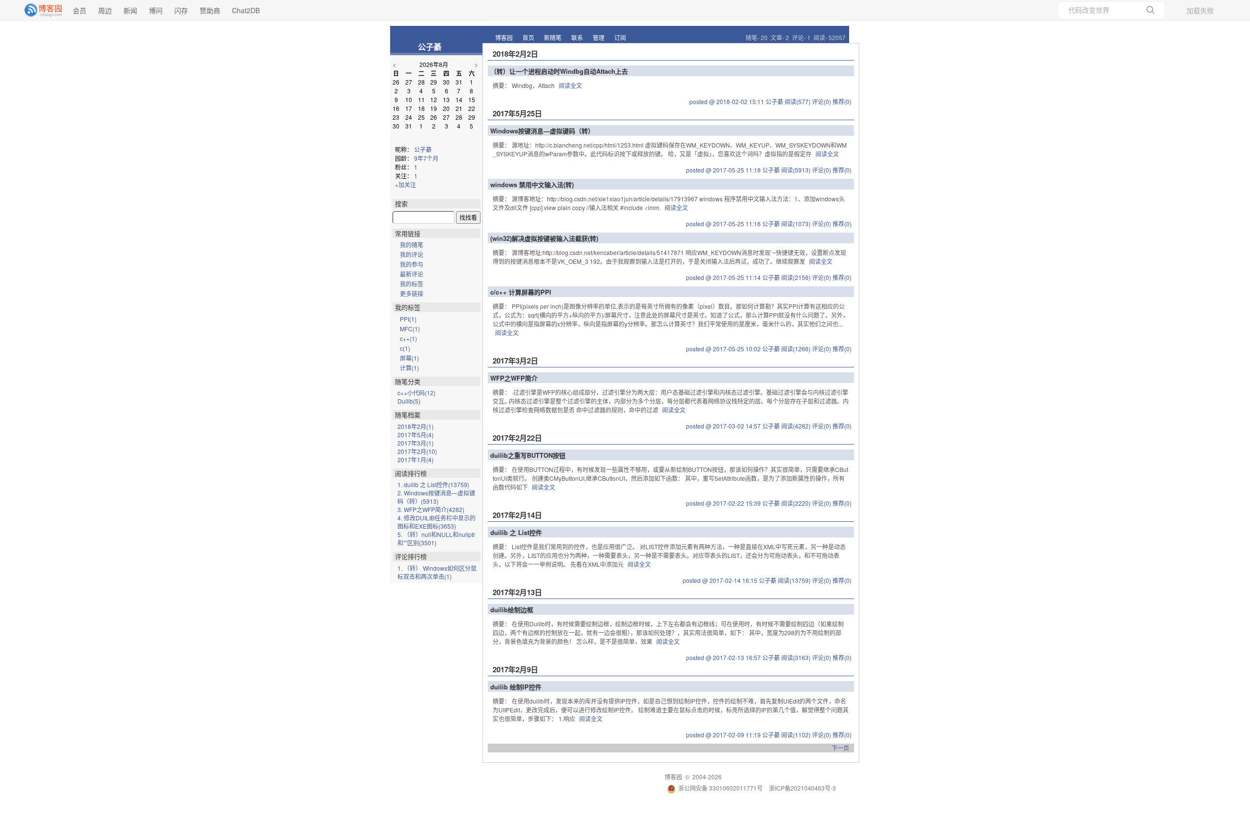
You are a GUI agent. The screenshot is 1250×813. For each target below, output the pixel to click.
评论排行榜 (411, 556)
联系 (577, 37)
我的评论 (411, 254)
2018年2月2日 (515, 53)
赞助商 (210, 10)
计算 (409, 368)
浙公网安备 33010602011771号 (720, 788)
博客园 (504, 37)
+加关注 (405, 184)
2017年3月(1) (415, 443)
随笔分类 (407, 381)
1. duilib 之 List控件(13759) (433, 484)
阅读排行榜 (411, 473)
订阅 (620, 37)
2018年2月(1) (415, 426)
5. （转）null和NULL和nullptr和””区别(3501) (436, 538)
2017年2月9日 (515, 669)
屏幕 (409, 358)
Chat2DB (246, 10)
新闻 (130, 10)
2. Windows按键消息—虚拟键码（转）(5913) (436, 497)
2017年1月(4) (415, 459)
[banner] (39, 10)
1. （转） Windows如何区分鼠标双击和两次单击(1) (437, 572)
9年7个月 (426, 158)
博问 (156, 10)
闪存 (181, 10)
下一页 (840, 748)
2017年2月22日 (517, 437)
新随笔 (553, 37)
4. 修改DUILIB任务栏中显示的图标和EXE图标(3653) (436, 521)
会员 (79, 10)
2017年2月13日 (517, 592)
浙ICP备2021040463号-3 (802, 788)
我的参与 (411, 264)
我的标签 (411, 283)
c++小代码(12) (416, 392)
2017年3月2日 (515, 360)
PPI (408, 319)
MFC (410, 328)
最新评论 (411, 274)
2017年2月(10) (417, 451)
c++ (408, 338)
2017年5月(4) (415, 434)
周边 (105, 10)
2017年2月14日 (517, 515)
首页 (528, 37)
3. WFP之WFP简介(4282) (430, 509)
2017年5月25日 (517, 113)
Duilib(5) (408, 401)
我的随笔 (411, 244)
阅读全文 (570, 85)
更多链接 (411, 293)
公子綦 (429, 46)
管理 (598, 37)
